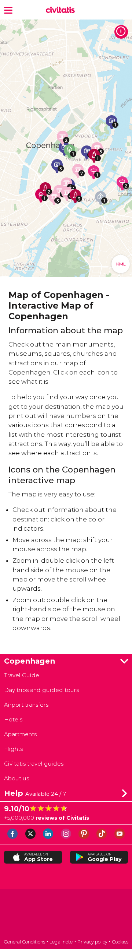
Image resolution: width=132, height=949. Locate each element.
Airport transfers (26, 704)
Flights (13, 748)
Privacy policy (92, 942)
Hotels (13, 719)
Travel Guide (21, 675)
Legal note (61, 942)
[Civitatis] (66, 914)
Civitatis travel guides (33, 763)
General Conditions (24, 942)
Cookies (120, 942)
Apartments (20, 734)
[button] (8, 10)
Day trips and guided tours (41, 689)
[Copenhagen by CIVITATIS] (62, 10)
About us (16, 778)
